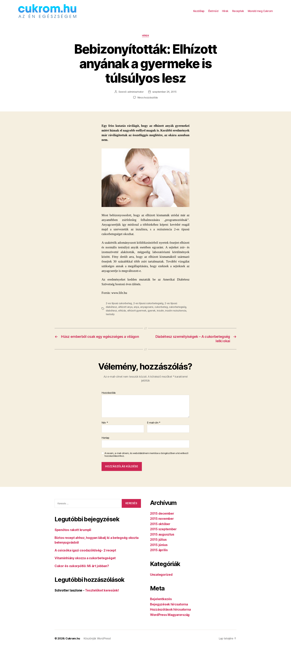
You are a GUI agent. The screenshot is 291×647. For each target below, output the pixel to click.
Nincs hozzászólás (147, 97)
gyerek (152, 310)
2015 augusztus (162, 534)
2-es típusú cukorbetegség (148, 303)
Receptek (238, 11)
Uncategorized (161, 574)
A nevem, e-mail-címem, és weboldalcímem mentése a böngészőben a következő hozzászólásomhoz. (146, 454)
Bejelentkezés (161, 599)
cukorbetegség (177, 306)
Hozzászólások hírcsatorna (170, 609)
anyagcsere (146, 306)
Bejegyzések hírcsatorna (169, 604)
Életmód (213, 11)
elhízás (122, 310)
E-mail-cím (153, 422)
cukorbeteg (161, 306)
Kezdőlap (198, 11)
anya (136, 306)
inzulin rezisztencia (175, 310)
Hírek (225, 11)
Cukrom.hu (72, 638)
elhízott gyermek (136, 310)
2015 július (158, 539)
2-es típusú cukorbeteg (119, 303)
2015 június (159, 545)
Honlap (105, 437)
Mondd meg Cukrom (260, 11)
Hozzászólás (109, 393)
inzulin (160, 310)
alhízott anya (125, 306)
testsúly (110, 314)
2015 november (162, 519)
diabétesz (111, 310)
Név (105, 422)
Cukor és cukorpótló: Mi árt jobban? (82, 566)
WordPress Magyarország (170, 615)
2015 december (162, 513)
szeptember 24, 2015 (164, 91)
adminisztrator (135, 91)
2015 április (159, 550)
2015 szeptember (163, 529)
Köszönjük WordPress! (97, 638)
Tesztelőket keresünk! (102, 590)
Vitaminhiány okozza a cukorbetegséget (85, 558)
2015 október (160, 524)
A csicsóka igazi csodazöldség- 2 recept (85, 550)
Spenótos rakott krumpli (73, 530)
